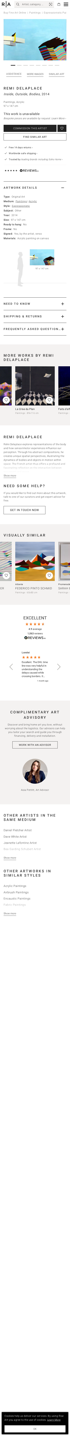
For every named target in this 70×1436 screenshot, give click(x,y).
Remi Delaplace (23, 88)
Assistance (14, 73)
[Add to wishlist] (61, 128)
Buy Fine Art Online (15, 12)
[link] (50, 4)
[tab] (35, 187)
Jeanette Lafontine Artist (20, 843)
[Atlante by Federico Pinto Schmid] (35, 561)
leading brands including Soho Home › (42, 159)
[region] (35, 667)
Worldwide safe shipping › (23, 153)
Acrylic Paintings (15, 886)
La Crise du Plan (25, 409)
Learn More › (58, 118)
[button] (66, 4)
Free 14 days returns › (21, 147)
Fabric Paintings (15, 904)
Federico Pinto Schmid (33, 588)
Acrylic (33, 201)
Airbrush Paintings (16, 892)
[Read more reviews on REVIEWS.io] (35, 638)
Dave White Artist (15, 836)
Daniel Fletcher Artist (18, 830)
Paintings (35, 12)
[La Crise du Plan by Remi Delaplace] (35, 385)
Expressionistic (21, 206)
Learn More (54, 1419)
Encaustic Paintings (17, 898)
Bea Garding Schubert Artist (22, 849)
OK (35, 1428)
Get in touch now (24, 510)
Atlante (19, 584)
